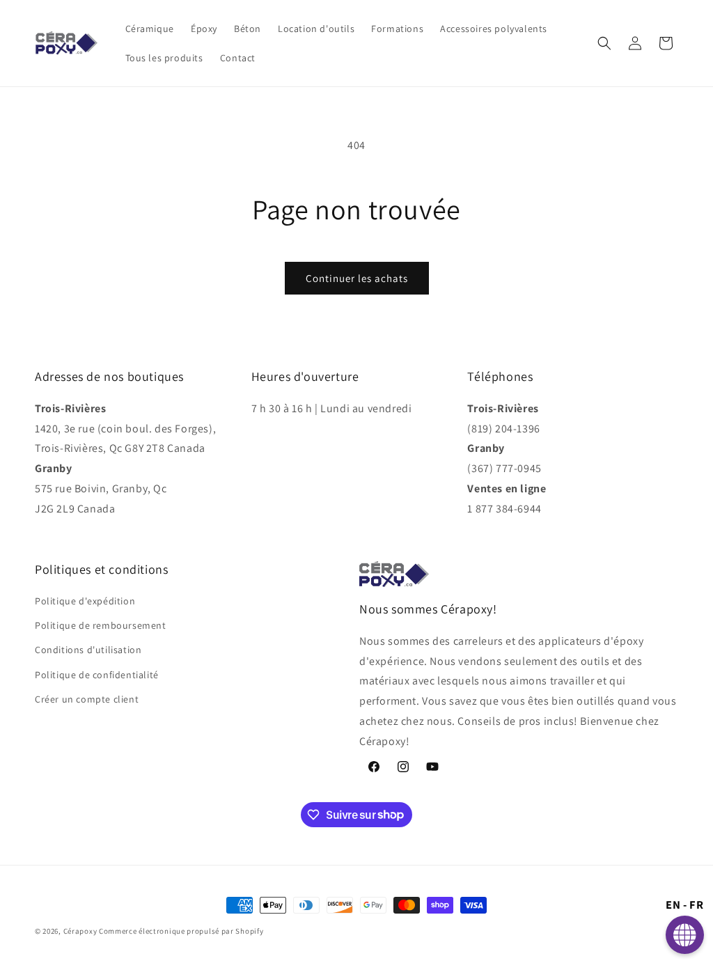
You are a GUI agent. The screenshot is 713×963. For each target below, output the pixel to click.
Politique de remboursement (100, 625)
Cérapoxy (80, 931)
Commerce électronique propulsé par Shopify (181, 931)
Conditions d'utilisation (88, 649)
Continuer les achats (357, 278)
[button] (604, 43)
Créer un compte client (87, 699)
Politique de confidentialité (97, 674)
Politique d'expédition (85, 601)
